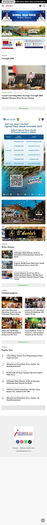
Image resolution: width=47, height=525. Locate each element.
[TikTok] (30, 442)
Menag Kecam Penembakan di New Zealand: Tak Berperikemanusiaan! (23, 365)
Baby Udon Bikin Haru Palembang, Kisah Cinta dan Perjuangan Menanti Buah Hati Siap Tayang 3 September (12, 312)
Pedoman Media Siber (27, 448)
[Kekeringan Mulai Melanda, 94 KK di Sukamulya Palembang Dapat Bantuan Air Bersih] (7, 254)
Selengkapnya (23, 108)
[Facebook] (17, 442)
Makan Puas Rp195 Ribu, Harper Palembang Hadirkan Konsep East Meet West (11, 333)
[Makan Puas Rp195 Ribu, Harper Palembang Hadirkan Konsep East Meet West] (12, 323)
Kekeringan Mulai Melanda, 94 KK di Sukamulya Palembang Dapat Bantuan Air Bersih (28, 255)
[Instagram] (22, 442)
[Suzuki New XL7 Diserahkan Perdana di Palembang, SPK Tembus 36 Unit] (35, 302)
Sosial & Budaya (7, 92)
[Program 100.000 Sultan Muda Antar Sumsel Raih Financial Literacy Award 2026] (7, 265)
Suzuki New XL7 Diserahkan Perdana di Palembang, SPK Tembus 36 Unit (34, 312)
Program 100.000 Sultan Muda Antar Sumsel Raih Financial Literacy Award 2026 (29, 264)
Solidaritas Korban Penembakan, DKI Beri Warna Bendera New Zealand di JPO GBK (23, 390)
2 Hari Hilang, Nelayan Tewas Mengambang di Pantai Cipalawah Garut (24, 357)
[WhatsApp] (26, 442)
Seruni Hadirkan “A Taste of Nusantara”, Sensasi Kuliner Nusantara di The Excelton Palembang (34, 333)
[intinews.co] (9, 6)
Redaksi (15, 448)
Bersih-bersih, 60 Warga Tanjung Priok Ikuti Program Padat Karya (25, 373)
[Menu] (3, 6)
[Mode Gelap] (40, 6)
